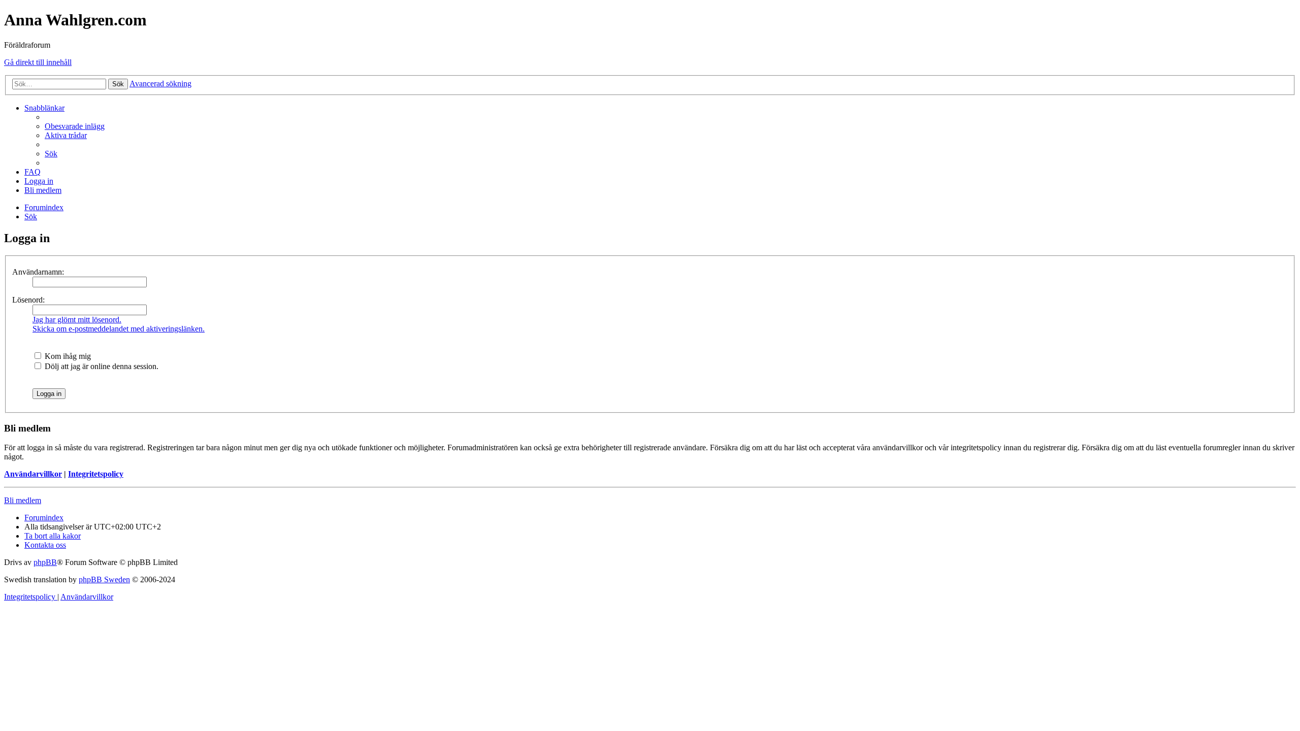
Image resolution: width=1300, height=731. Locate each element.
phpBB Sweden (104, 579)
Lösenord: (28, 299)
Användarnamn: (38, 272)
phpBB (45, 562)
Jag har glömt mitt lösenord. (76, 319)
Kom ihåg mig (67, 356)
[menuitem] (75, 126)
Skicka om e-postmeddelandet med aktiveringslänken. (118, 328)
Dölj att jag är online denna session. (100, 366)
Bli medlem (22, 500)
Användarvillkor (33, 474)
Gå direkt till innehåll (38, 62)
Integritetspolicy (95, 474)
